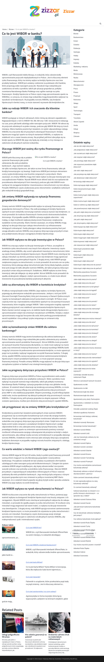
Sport (75, 107)
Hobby (76, 56)
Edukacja (77, 48)
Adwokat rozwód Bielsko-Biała (84, 530)
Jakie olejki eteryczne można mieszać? (87, 318)
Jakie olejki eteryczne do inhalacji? (86, 333)
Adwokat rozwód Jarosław (83, 447)
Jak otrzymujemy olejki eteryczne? (86, 223)
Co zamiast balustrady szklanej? (85, 487)
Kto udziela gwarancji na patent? (36, 635)
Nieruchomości (79, 81)
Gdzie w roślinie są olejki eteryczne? (86, 205)
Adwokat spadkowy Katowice (84, 413)
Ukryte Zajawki (79, 122)
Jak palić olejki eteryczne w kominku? (87, 212)
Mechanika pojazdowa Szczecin (85, 272)
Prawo (76, 92)
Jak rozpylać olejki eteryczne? (84, 157)
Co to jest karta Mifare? (34, 562)
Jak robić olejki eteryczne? (83, 171)
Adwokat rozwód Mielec (82, 430)
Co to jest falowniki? (33, 577)
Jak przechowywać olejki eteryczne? (86, 208)
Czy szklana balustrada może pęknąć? (87, 519)
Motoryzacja (78, 74)
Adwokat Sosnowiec (81, 556)
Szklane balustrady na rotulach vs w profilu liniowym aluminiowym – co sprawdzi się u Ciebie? (86, 493)
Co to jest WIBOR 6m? (34, 528)
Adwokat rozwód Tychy (82, 526)
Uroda (76, 125)
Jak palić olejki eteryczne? (83, 219)
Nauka (76, 78)
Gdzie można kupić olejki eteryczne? (86, 201)
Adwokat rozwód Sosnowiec (84, 534)
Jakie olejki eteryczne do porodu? (85, 301)
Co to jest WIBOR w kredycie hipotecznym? (41, 545)
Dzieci (76, 41)
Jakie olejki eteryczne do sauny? (85, 294)
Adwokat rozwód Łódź (81, 433)
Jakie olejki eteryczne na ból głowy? (86, 287)
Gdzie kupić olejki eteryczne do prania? (87, 265)
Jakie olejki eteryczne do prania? (85, 279)
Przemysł (77, 96)
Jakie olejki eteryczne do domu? (85, 344)
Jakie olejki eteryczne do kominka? (86, 329)
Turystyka (77, 118)
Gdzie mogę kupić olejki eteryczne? (86, 238)
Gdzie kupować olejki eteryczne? (85, 241)
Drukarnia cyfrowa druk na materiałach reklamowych (58, 636)
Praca (76, 89)
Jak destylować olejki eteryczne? (85, 178)
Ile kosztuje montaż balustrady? (85, 426)
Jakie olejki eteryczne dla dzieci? (85, 337)
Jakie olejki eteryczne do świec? (85, 305)
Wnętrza (76, 133)
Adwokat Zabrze (79, 552)
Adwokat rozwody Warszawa (84, 422)
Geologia (77, 52)
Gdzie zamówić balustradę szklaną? (86, 477)
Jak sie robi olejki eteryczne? (84, 146)
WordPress (73, 659)
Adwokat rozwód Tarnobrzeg (84, 458)
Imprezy (76, 59)
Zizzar (69, 11)
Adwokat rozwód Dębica (82, 443)
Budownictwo (78, 37)
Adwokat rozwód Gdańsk (82, 451)
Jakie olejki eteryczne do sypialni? (86, 361)
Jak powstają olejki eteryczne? (84, 161)
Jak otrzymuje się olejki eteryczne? (86, 216)
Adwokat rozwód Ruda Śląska (84, 523)
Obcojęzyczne (78, 85)
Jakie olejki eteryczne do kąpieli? (85, 290)
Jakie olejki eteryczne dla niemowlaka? (87, 358)
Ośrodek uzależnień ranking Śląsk (86, 409)
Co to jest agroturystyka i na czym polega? (41, 592)
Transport (77, 114)
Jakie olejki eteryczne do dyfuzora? (86, 326)
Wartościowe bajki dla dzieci (84, 392)
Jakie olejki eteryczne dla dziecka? (86, 365)
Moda (76, 70)
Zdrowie (76, 136)
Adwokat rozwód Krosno (82, 454)
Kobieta (76, 63)
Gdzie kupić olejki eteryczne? (84, 261)
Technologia (78, 111)
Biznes (76, 34)
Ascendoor (58, 659)
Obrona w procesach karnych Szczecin (87, 381)
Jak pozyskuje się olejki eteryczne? (86, 174)
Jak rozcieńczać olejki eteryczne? (85, 153)
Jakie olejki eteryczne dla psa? (84, 283)
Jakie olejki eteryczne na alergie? (85, 340)
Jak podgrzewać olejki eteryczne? (86, 150)
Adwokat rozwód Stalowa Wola (85, 499)
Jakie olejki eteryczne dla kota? (85, 322)
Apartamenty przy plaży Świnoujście (87, 399)
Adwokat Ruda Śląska (81, 548)
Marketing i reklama (81, 67)
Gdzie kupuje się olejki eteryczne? (85, 227)
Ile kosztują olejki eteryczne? (84, 182)
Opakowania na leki (81, 385)
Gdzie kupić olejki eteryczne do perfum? (88, 268)
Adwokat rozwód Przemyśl (83, 462)
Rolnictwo (77, 100)
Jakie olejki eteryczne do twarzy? (85, 354)
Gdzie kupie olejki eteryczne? (84, 230)
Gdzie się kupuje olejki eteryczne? (85, 185)
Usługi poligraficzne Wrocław (10, 635)
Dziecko (76, 45)
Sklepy (76, 103)
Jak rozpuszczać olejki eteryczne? (86, 245)
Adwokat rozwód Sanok (82, 503)
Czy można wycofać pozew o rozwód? (87, 545)
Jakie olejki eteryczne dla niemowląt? (87, 309)
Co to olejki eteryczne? (81, 298)
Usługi (76, 129)
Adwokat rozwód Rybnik (82, 541)
